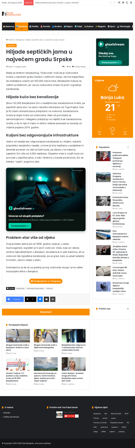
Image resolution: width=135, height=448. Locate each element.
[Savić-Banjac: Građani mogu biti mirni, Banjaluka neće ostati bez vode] (74, 364)
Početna (11, 40)
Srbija (95, 432)
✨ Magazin (100, 26)
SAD (95, 427)
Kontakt (7, 413)
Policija (96, 418)
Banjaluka (20, 40)
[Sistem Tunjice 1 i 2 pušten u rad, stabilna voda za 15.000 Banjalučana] (18, 364)
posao (113, 418)
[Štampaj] (52, 299)
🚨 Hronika (45, 26)
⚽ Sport (111, 26)
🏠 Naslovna (8, 26)
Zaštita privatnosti (11, 417)
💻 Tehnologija (123, 26)
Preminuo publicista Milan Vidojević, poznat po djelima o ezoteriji (120, 159)
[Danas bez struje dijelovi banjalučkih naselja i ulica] (103, 286)
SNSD (124, 427)
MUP (127, 414)
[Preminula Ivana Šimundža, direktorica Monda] (103, 201)
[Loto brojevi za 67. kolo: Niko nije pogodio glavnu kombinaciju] (103, 216)
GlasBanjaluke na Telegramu (47, 281)
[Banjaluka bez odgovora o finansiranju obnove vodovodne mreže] (74, 335)
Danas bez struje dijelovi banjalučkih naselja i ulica (121, 287)
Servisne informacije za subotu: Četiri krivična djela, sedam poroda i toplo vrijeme (45, 377)
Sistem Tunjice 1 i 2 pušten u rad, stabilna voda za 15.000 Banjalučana (16, 377)
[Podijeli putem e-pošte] (46, 299)
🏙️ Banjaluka (21, 26)
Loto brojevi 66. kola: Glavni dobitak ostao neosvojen (120, 271)
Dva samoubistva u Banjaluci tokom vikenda (120, 235)
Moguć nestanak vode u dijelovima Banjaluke (45, 346)
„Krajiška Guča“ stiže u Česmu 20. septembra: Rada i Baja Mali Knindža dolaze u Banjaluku (121, 253)
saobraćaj (104, 427)
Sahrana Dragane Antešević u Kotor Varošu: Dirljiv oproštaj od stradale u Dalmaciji (120, 182)
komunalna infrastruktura (35, 288)
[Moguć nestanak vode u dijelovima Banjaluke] (46, 335)
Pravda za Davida (100, 423)
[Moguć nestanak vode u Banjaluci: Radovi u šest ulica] (18, 335)
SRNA (103, 432)
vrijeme (112, 432)
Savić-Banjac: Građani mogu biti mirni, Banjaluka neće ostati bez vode (73, 377)
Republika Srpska (116, 423)
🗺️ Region (68, 26)
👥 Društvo (57, 26)
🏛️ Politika (33, 26)
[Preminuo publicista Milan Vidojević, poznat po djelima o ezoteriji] (103, 156)
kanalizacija (20, 288)
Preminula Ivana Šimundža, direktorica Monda (120, 201)
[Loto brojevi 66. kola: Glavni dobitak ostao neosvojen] (103, 271)
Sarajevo (114, 427)
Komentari (45, 312)
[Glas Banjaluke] (11, 14)
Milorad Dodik (116, 414)
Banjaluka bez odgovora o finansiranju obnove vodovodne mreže (73, 347)
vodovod (49, 288)
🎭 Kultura (88, 26)
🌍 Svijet (78, 26)
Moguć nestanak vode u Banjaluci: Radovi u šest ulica (17, 347)
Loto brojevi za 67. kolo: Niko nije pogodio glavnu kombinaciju (120, 218)
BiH (106, 414)
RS (128, 423)
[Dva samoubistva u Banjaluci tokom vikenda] (103, 235)
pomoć (105, 418)
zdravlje (121, 432)
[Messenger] (40, 299)
